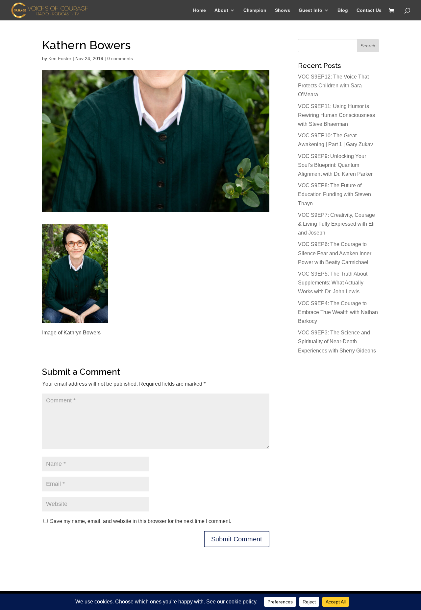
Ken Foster (59, 58)
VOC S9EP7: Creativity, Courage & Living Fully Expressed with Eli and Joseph (336, 224)
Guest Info (310, 10)
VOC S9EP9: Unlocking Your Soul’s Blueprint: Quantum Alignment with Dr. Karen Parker (335, 165)
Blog (342, 10)
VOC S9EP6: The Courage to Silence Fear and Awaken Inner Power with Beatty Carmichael (334, 253)
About (221, 10)
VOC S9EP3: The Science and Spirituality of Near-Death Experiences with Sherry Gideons (337, 341)
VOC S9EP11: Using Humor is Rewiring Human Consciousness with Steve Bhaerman (336, 115)
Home (199, 10)
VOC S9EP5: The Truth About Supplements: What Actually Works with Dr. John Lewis (332, 282)
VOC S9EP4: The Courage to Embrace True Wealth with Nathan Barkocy (338, 312)
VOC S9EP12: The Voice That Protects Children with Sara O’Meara (333, 85)
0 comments (120, 58)
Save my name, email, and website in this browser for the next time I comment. (140, 521)
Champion (254, 10)
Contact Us (369, 10)
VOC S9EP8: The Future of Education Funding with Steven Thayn (334, 194)
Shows (282, 10)
